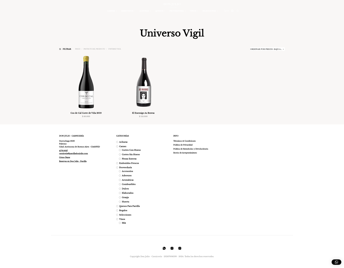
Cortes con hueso (131, 150)
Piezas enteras (129, 158)
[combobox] (267, 49)
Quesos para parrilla (129, 206)
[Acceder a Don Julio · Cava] (179, 248)
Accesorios (127, 171)
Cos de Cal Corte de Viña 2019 (86, 113)
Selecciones (209, 11)
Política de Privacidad (183, 145)
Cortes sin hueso (131, 154)
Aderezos (127, 175)
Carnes (111, 11)
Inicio (77, 49)
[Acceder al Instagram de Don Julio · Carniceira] (172, 248)
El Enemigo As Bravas (143, 113)
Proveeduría (176, 11)
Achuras (144, 11)
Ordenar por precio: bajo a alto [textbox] (267, 49)
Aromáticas (128, 180)
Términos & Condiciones (184, 141)
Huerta (125, 201)
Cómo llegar (64, 157)
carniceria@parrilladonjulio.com (73, 153)
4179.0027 (63, 151)
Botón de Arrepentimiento (185, 153)
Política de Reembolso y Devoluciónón (190, 149)
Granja (125, 197)
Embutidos (127, 11)
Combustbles (129, 184)
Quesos (159, 11)
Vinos (193, 11)
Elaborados (127, 193)
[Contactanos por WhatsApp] (164, 248)
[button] (226, 11)
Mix (124, 223)
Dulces (125, 188)
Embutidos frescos (129, 163)
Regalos (123, 210)
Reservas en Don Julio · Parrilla (73, 161)
